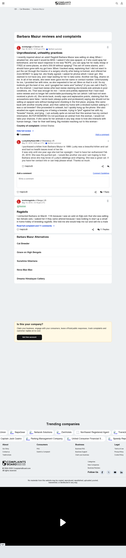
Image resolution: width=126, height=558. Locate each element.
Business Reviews (94, 468)
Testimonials (6, 455)
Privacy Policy (118, 452)
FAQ (38, 448)
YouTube (115, 472)
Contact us (6, 452)
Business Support (81, 452)
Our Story (5, 448)
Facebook (102, 472)
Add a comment (102, 135)
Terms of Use (119, 448)
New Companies (93, 465)
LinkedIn (121, 472)
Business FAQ (80, 448)
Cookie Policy (118, 455)
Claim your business (82, 455)
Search (117, 3)
